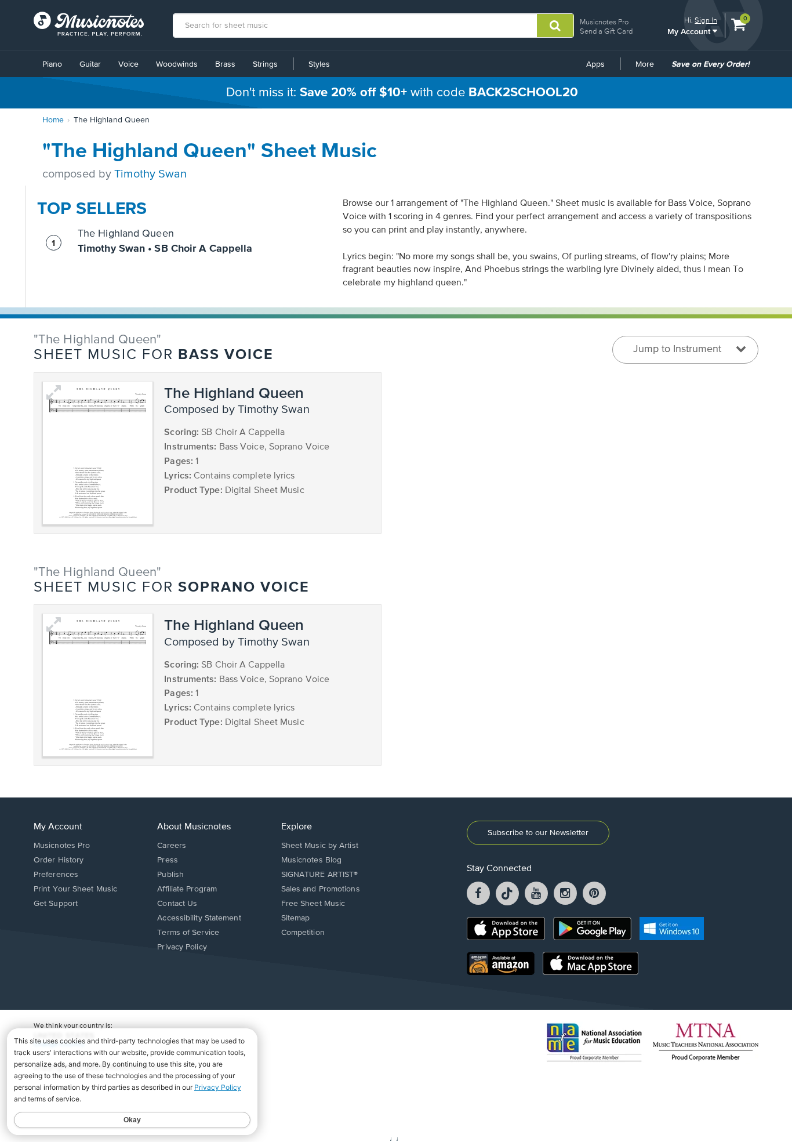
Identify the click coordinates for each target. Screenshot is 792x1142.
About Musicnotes (194, 827)
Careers (171, 846)
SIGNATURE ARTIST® (319, 875)
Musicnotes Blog (311, 860)
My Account (690, 31)
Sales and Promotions (320, 889)
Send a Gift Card (606, 31)
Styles (319, 64)
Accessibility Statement (199, 918)
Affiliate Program (187, 889)
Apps (595, 64)
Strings (265, 64)
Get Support (56, 904)
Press (167, 860)
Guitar (90, 64)
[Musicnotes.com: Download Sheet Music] (89, 24)
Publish (170, 875)
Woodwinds (177, 64)
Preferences (56, 875)
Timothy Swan (150, 174)
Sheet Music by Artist (319, 846)
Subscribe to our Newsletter (538, 833)
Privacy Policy (181, 947)
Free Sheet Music (313, 904)
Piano (52, 64)
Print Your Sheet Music (75, 889)
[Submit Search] (555, 25)
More (649, 68)
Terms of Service (188, 933)
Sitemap (295, 918)
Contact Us (177, 904)
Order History (58, 860)
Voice (128, 64)
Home (53, 120)
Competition (303, 933)
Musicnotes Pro (604, 22)
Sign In (706, 20)
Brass (225, 64)
